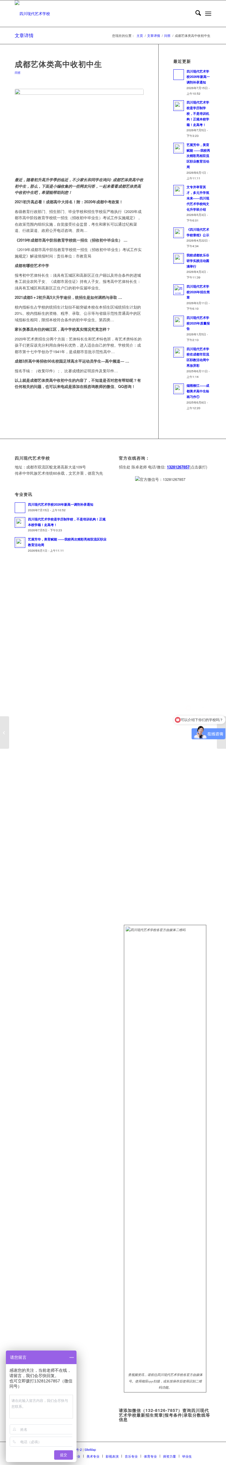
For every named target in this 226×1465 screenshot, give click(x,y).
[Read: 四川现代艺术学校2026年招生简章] (178, 289)
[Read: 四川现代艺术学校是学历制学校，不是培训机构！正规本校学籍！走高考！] (178, 105)
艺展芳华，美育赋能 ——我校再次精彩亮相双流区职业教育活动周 (198, 155)
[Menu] (208, 14)
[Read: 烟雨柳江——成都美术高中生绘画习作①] (178, 389)
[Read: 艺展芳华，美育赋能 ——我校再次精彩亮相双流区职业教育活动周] (178, 148)
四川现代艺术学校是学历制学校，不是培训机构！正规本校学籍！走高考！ (198, 113)
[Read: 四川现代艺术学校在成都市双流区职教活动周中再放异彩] (178, 352)
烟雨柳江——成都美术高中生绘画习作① (198, 391)
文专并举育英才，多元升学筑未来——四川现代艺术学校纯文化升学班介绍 (198, 198)
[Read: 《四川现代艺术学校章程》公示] (178, 232)
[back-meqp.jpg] (79, 129)
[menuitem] (195, 13)
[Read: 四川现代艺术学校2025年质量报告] (178, 321)
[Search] (195, 13)
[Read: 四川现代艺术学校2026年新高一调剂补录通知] (178, 74)
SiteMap (90, 1449)
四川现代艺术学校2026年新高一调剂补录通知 (198, 77)
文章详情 (24, 35)
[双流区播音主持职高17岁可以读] (4, 732)
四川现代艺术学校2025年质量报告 (198, 323)
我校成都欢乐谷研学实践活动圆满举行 (198, 260)
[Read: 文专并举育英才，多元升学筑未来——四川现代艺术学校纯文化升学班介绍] (178, 190)
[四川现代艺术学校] (32, 13)
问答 (18, 72)
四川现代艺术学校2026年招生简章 (198, 292)
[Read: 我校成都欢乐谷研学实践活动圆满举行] (178, 258)
